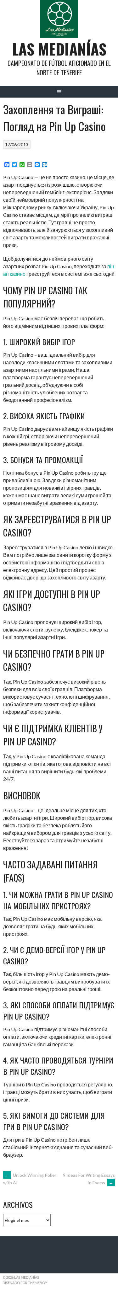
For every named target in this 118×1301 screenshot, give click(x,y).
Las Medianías (59, 49)
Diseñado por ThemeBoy (25, 1283)
